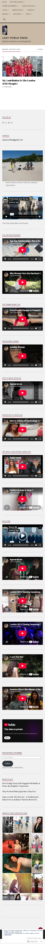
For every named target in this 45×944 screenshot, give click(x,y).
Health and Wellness (9, 6)
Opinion (5, 14)
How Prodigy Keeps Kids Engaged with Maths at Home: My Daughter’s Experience (21, 784)
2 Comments (7, 87)
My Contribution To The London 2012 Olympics (18, 82)
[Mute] (36, 259)
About (28, 14)
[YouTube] (9, 122)
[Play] (5, 259)
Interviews (17, 14)
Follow (7, 764)
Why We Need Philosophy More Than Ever (19, 792)
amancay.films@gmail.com (12, 140)
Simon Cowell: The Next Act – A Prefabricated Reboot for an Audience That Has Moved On (20, 798)
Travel (4, 10)
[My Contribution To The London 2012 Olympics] (22, 66)
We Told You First (16, 2)
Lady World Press (15, 37)
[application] (22, 249)
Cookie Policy (8, 934)
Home (4, 2)
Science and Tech (28, 6)
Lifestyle (30, 10)
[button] (22, 536)
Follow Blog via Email (12, 753)
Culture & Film (17, 10)
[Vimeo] (11, 122)
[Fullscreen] (40, 259)
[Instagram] (3, 122)
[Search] (4, 19)
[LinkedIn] (6, 122)
